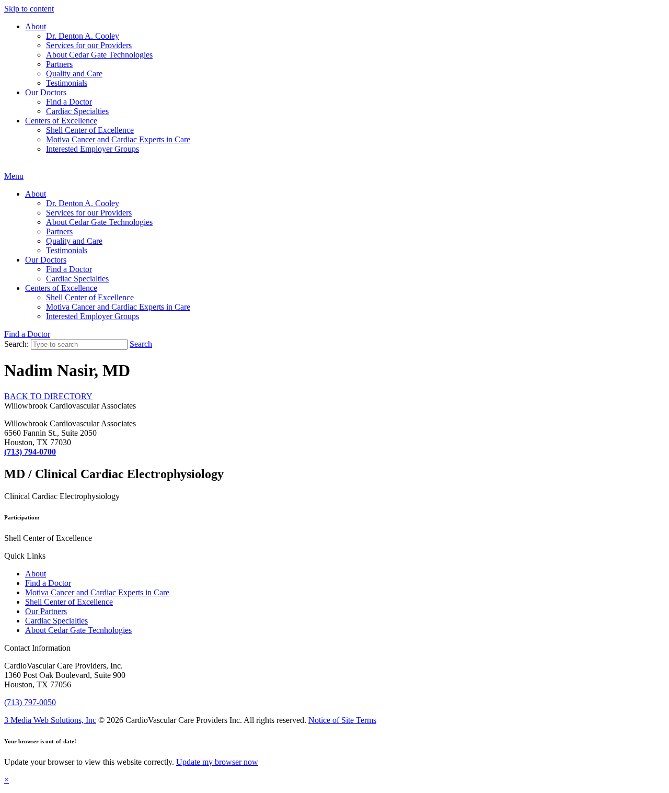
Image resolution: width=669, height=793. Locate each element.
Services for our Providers (89, 45)
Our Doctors (45, 92)
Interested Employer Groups (92, 148)
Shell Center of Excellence (90, 130)
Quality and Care (74, 73)
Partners (59, 64)
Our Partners (46, 611)
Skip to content (29, 8)
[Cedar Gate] (4, 166)
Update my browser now (217, 761)
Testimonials (66, 82)
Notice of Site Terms (342, 720)
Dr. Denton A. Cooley (82, 35)
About (35, 26)
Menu (14, 176)
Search (141, 343)
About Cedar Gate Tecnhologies (78, 630)
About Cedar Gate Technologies (99, 54)
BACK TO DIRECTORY (48, 396)
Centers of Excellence (61, 120)
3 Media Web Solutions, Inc (50, 720)
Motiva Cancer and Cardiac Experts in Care (118, 139)
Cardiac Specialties (77, 111)
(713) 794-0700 (30, 451)
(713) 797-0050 (30, 702)
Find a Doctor (69, 101)
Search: (16, 343)
